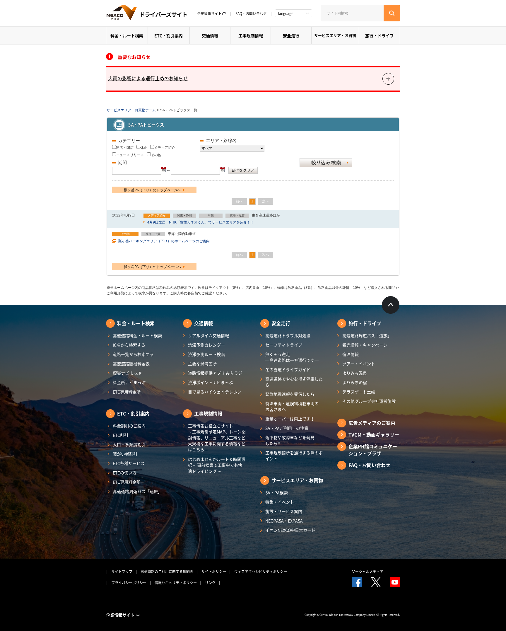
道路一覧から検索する (133, 354)
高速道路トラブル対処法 (287, 335)
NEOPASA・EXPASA (284, 520)
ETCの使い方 (124, 472)
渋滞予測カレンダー (206, 345)
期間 (122, 162)
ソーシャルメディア (367, 571)
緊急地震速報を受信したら (289, 394)
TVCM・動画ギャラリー (373, 434)
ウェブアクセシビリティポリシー (260, 571)
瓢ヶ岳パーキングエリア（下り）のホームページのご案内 (163, 241)
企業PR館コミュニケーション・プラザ (372, 450)
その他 (156, 155)
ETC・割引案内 (168, 35)
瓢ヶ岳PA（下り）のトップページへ (153, 190)
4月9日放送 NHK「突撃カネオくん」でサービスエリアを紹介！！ (200, 222)
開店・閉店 (125, 148)
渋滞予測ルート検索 (206, 354)
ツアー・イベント (358, 363)
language (285, 13)
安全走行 (291, 35)
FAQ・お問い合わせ (251, 13)
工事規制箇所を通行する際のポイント (294, 455)
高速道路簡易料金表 (131, 363)
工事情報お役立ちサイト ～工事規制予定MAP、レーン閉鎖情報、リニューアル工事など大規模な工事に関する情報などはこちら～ (217, 437)
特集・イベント (279, 502)
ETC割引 (120, 435)
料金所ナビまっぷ (129, 382)
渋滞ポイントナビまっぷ (210, 382)
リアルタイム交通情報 (208, 335)
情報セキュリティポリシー (176, 582)
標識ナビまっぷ (127, 373)
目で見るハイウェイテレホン (214, 392)
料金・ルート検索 (126, 35)
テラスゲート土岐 (358, 392)
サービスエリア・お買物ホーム (131, 110)
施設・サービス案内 (283, 511)
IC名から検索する (129, 345)
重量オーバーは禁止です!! (289, 419)
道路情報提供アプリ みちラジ (215, 373)
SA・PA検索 (276, 492)
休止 (143, 148)
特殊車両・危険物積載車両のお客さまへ (292, 406)
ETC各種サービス (129, 463)
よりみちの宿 (354, 382)
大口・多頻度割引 (129, 444)
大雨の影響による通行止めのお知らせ (148, 78)
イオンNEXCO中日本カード (290, 530)
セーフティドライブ (283, 345)
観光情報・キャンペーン (364, 345)
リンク (210, 582)
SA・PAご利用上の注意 (286, 428)
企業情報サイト (209, 13)
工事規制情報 (250, 35)
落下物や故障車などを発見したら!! (289, 440)
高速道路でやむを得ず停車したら (294, 382)
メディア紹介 (164, 148)
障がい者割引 (125, 454)
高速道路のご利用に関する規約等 (167, 571)
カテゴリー (129, 140)
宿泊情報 (350, 354)
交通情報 (210, 35)
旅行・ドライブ (379, 35)
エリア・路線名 (221, 140)
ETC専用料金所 (127, 392)
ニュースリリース (130, 155)
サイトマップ (121, 571)
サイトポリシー (213, 571)
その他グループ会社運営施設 (369, 401)
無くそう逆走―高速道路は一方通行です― (292, 357)
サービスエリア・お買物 (335, 35)
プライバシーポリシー (128, 582)
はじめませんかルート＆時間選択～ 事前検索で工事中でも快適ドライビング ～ (216, 465)
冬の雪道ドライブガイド (287, 369)
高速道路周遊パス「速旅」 (137, 491)
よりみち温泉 (354, 373)
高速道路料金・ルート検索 (137, 335)
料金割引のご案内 (129, 426)
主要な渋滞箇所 (202, 363)
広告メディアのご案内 (371, 422)
